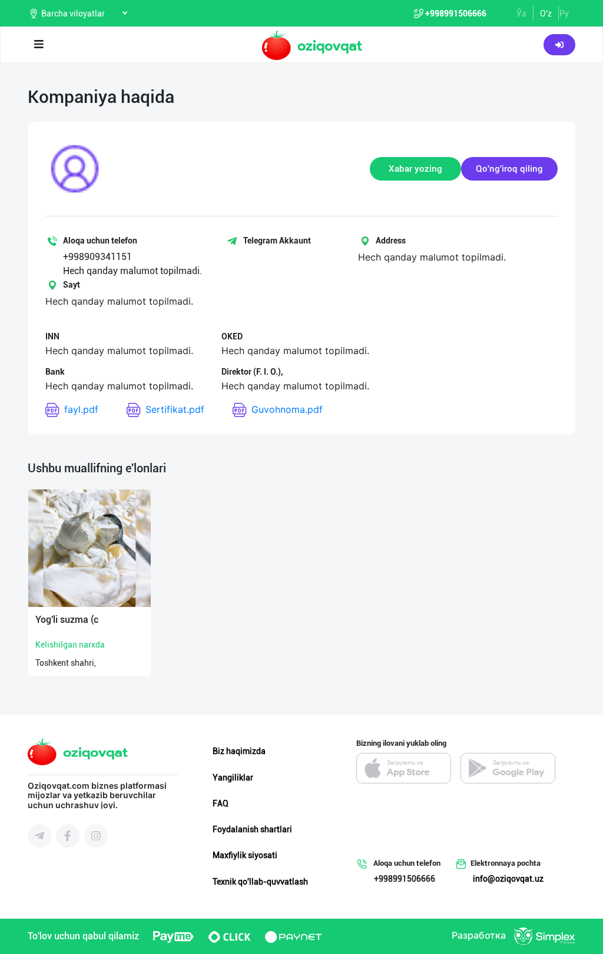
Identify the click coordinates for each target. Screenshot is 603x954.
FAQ (220, 803)
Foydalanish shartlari (252, 829)
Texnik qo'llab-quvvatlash (260, 881)
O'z (546, 13)
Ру (564, 13)
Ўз (521, 13)
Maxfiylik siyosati (245, 855)
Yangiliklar (233, 777)
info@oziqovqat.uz (508, 878)
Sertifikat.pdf (174, 409)
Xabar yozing (415, 169)
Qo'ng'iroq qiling (509, 169)
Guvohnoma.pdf (287, 409)
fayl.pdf (81, 409)
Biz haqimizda (239, 751)
